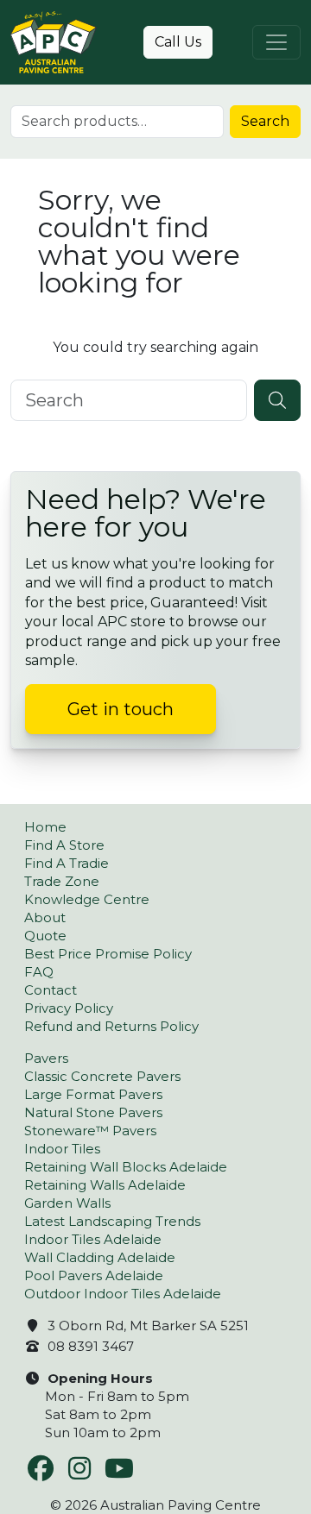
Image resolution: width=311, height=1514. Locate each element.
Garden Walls (67, 1203)
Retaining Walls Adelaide (105, 1185)
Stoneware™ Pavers (90, 1130)
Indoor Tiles (62, 1148)
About (45, 917)
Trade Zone (61, 881)
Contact (50, 990)
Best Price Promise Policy (108, 953)
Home (45, 827)
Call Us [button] (178, 42)
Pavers (46, 1058)
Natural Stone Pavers (93, 1112)
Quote (45, 935)
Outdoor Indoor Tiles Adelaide (122, 1293)
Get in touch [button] (120, 709)
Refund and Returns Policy (111, 1026)
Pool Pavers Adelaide (93, 1275)
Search (265, 121)
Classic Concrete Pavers (102, 1076)
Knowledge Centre (86, 899)
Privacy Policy (68, 1008)
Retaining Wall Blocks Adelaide (125, 1167)
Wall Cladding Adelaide (99, 1257)
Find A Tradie (66, 863)
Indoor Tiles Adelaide (93, 1239)
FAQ (39, 972)
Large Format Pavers (93, 1094)
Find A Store (64, 845)
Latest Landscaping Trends (112, 1221)
